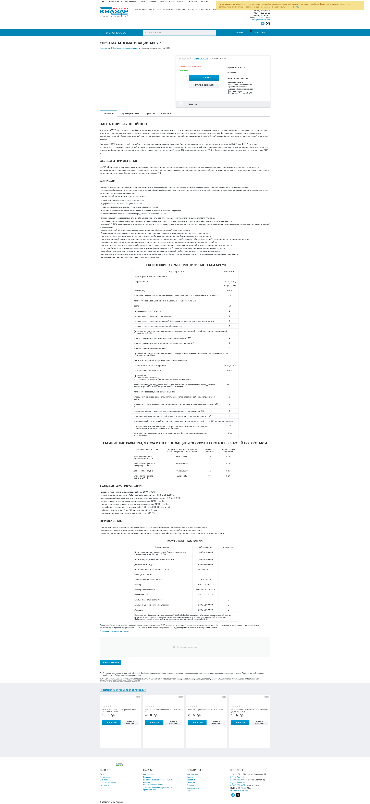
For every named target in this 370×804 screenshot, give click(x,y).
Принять (295, 7)
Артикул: (216, 58)
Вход (102, 774)
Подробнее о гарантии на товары (114, 631)
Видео (189, 791)
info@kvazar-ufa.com (261, 20)
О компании (148, 774)
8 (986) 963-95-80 (262, 15)
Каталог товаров (115, 1)
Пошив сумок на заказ (153, 785)
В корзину (206, 78)
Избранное (104, 785)
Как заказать (130, 1)
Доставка (191, 780)
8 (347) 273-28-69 (237, 785)
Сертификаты (193, 788)
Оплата (142, 1)
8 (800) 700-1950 (237, 780)
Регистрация (105, 777)
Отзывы (190, 785)
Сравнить (193, 104)
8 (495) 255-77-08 (237, 777)
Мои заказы (105, 780)
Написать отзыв (201, 58)
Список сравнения (108, 782)
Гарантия (191, 782)
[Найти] (213, 33)
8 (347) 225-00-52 (262, 13)
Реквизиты (192, 1)
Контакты (203, 1)
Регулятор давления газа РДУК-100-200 (205, 709)
